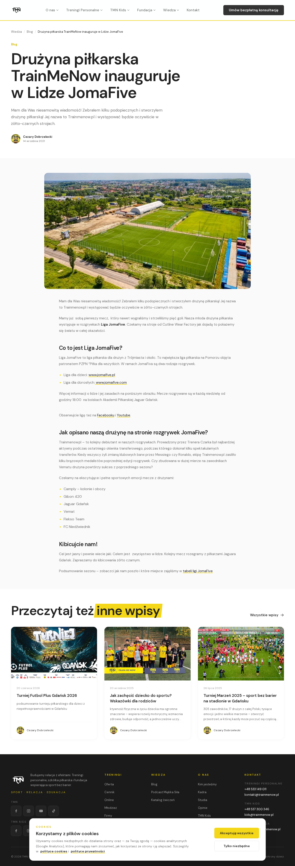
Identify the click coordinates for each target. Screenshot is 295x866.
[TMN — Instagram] (29, 811)
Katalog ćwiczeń (162, 800)
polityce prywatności (88, 851)
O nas (50, 10)
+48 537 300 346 (257, 809)
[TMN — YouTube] (41, 811)
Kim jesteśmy (207, 784)
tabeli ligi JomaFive (198, 571)
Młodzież (110, 808)
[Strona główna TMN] (16, 10)
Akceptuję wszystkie (237, 833)
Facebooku (105, 415)
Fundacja (144, 10)
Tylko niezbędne (237, 846)
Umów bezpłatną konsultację (253, 10)
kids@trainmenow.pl (259, 815)
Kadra (202, 792)
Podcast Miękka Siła (165, 792)
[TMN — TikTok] (53, 811)
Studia (202, 800)
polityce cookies (53, 851)
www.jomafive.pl (101, 374)
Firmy (108, 816)
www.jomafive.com (111, 382)
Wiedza (169, 10)
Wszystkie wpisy (264, 615)
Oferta (109, 784)
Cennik (109, 792)
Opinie (202, 808)
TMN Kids (118, 10)
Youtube (123, 415)
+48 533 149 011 (255, 789)
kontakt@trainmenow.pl (262, 795)
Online (109, 800)
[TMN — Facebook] (16, 811)
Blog (30, 32)
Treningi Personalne (82, 10)
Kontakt (193, 10)
